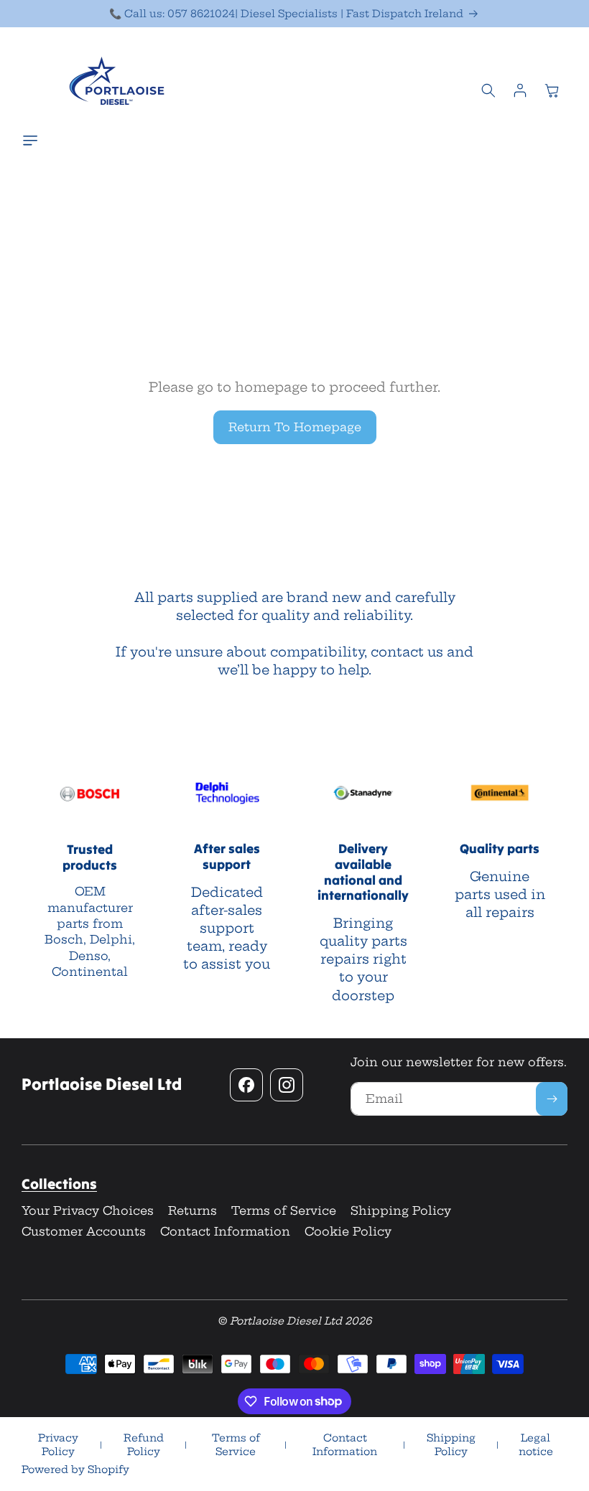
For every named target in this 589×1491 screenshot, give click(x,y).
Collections (59, 1184)
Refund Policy (144, 1445)
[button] (34, 140)
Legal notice (536, 1445)
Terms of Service (236, 1445)
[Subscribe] (551, 1099)
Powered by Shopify (75, 1469)
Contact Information (344, 1445)
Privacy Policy (58, 1445)
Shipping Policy (451, 1445)
